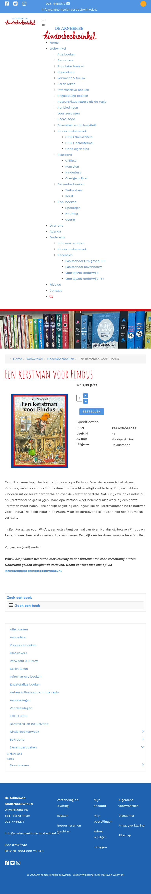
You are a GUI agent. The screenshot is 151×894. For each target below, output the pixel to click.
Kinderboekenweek (24, 731)
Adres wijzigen (100, 834)
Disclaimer (126, 815)
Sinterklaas (14, 753)
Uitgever (82, 444)
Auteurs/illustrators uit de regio (34, 692)
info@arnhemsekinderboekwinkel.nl (69, 9)
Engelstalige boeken (25, 684)
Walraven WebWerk (112, 874)
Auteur (81, 439)
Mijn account (100, 803)
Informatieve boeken (25, 676)
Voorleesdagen (21, 708)
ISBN (80, 428)
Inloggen (100, 847)
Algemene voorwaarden (128, 803)
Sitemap (124, 835)
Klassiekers (18, 653)
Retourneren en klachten (69, 828)
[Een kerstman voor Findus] (40, 430)
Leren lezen (19, 669)
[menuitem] (54, 42)
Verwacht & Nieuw (24, 661)
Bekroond (17, 739)
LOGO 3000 (19, 716)
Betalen (62, 815)
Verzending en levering (67, 803)
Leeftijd (82, 433)
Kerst (10, 758)
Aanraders (18, 637)
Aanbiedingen (20, 700)
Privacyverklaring (131, 825)
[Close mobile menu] (43, 25)
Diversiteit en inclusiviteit (29, 724)
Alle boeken (19, 629)
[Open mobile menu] (43, 20)
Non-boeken (19, 765)
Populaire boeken (23, 645)
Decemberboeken (23, 747)
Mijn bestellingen (102, 818)
